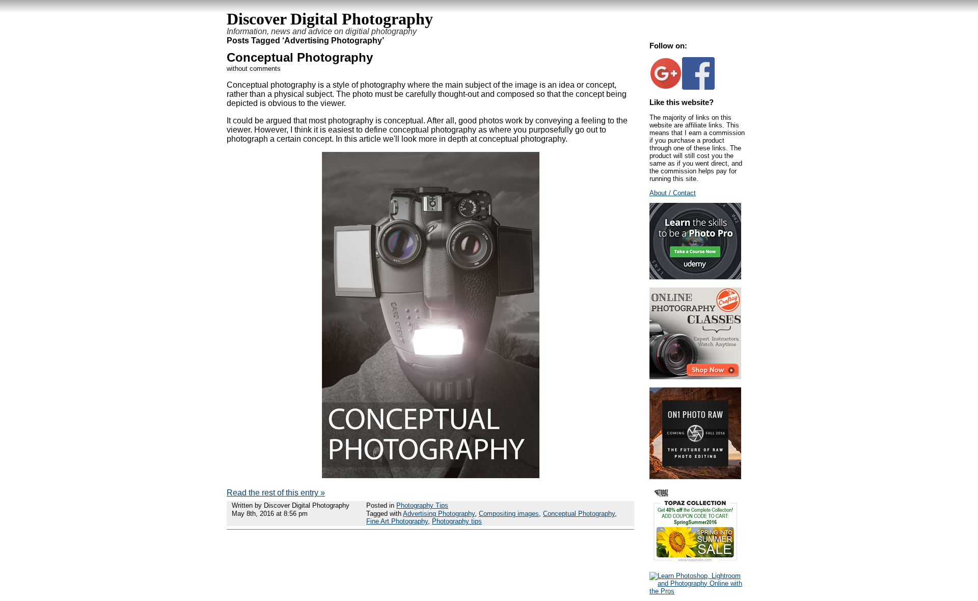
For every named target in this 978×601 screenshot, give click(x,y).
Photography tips (457, 521)
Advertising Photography (439, 513)
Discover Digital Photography (330, 19)
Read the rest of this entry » (276, 492)
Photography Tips (422, 505)
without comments (254, 68)
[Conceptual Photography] (430, 475)
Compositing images (509, 513)
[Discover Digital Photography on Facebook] (698, 87)
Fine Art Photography (397, 521)
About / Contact (672, 193)
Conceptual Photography (300, 57)
